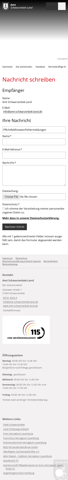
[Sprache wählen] (48, 6)
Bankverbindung (10, 264)
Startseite (7, 66)
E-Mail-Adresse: (12, 149)
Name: (7, 136)
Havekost (40, 66)
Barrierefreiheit (51, 261)
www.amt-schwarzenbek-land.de (20, 305)
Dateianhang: (10, 191)
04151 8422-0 (9, 297)
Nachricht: (9, 162)
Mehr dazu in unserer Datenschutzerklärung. (30, 218)
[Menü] (62, 6)
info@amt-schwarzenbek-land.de (22, 111)
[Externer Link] (26, 330)
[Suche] (54, 6)
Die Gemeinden (24, 66)
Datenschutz (21, 258)
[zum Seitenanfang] (59, 473)
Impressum (7, 258)
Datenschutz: (11, 204)
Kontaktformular (12, 310)
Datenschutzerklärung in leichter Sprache (21, 261)
